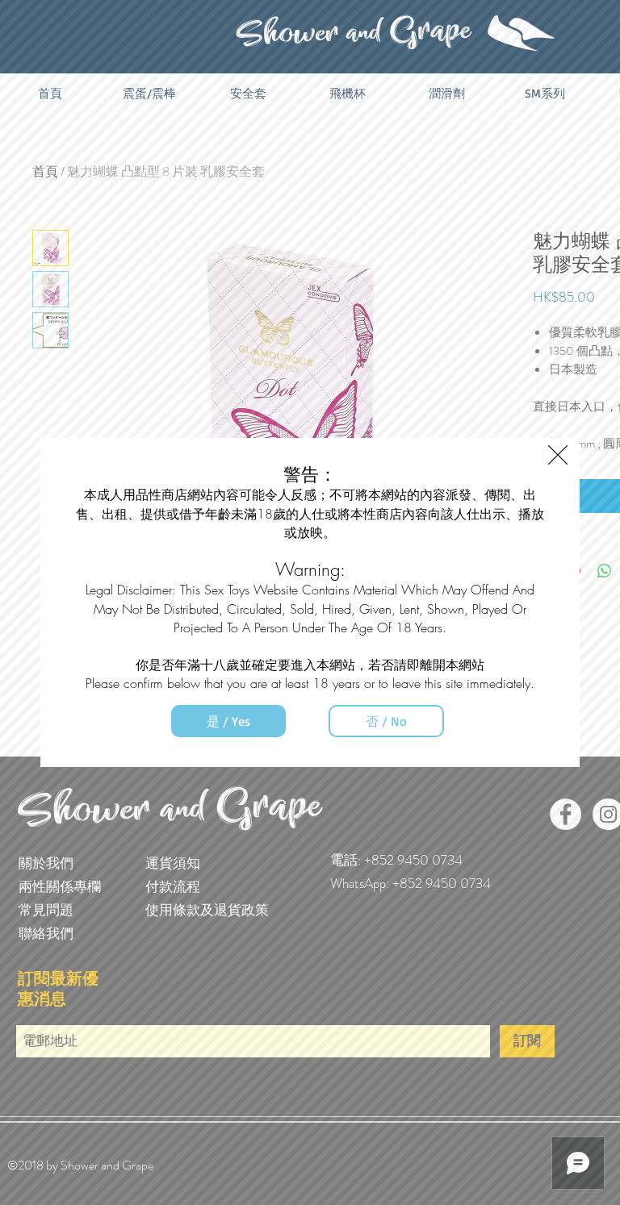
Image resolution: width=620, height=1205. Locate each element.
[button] (557, 455)
